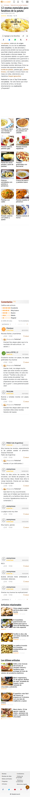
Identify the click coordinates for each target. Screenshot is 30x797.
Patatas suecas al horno (22, 217)
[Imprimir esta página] (27, 36)
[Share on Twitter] (20, 40)
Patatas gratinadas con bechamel (21, 164)
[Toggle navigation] (27, 2)
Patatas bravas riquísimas (21, 147)
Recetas (4, 773)
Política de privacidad (19, 777)
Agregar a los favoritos (12, 36)
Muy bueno (15, 310)
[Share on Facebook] (3, 40)
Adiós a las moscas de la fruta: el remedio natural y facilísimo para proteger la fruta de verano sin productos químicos (14, 668)
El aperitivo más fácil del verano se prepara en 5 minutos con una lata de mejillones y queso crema (15, 698)
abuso (27, 336)
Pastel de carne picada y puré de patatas (7, 164)
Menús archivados (7, 779)
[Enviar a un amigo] (23, 36)
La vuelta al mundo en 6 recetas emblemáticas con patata (20, 648)
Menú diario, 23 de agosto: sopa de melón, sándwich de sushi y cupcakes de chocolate (20, 713)
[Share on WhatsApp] (15, 40)
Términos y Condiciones (19, 781)
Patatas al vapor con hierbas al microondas (7, 131)
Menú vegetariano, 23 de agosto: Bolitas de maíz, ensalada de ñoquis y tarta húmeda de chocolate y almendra (15, 682)
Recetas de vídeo (7, 776)
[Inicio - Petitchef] (2, 5)
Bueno (13, 313)
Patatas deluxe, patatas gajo (6, 147)
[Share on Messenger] (9, 40)
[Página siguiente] (27, 324)
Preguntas (4, 781)
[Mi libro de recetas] (14, 2)
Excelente (14, 308)
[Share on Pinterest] (26, 40)
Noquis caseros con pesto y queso (6, 217)
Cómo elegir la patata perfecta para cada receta (21, 610)
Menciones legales (22, 784)
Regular (13, 318)
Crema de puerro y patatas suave (22, 181)
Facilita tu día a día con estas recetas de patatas (21, 636)
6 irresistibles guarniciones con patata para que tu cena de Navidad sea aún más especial (21, 623)
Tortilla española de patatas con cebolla (22, 131)
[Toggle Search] (22, 2)
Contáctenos (20, 773)
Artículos (4, 784)
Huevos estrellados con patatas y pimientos (6, 183)
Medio (13, 315)
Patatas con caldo (5, 201)
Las (5, 43)
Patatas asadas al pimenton (22, 201)
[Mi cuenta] (18, 2)
